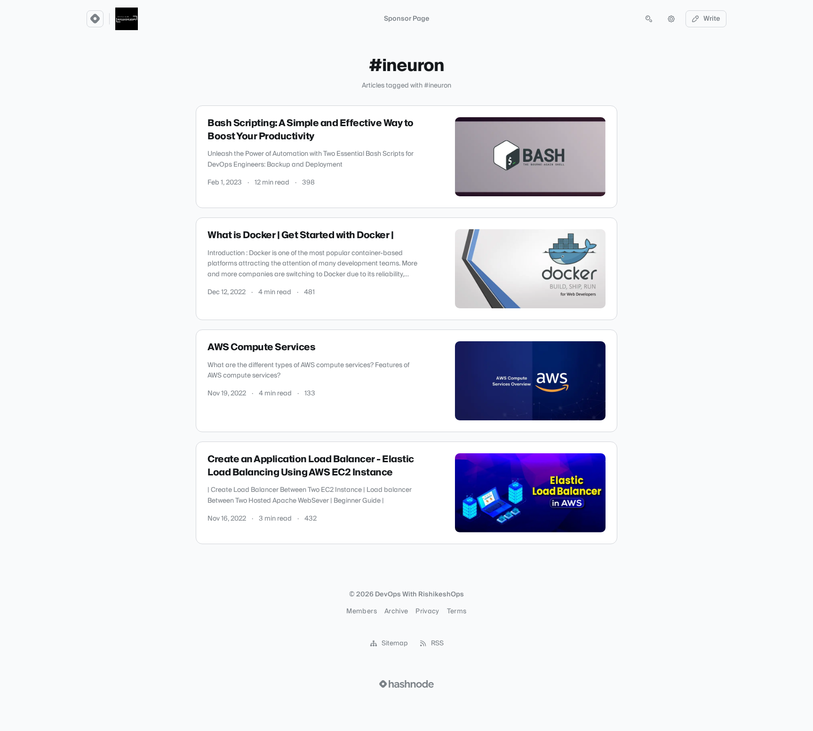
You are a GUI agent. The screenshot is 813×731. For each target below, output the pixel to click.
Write (711, 18)
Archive (396, 611)
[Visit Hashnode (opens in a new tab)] (406, 684)
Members (361, 611)
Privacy (427, 611)
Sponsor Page (407, 18)
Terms (457, 611)
